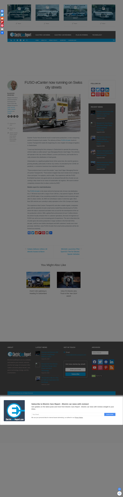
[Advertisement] (61, 60)
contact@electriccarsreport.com (76, 355)
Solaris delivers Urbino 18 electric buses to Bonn (37, 250)
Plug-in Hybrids (82, 35)
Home (37, 40)
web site (13, 107)
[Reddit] (2, 18)
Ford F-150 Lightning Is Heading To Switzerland (38, 292)
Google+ (9, 113)
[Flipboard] (2, 22)
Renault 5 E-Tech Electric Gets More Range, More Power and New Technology (105, 126)
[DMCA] (97, 376)
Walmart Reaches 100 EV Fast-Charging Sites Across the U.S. (105, 165)
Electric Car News (43, 35)
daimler (11, 133)
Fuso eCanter (13, 139)
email (8, 107)
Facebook (9, 111)
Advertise (63, 40)
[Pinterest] (2, 25)
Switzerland (12, 141)
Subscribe (75, 374)
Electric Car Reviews (63, 35)
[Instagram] (17, 40)
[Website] (8, 116)
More (19, 23)
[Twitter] (23, 40)
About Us (43, 40)
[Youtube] (26, 40)
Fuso (14, 137)
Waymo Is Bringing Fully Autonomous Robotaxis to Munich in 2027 (105, 153)
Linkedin (13, 109)
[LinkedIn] (20, 40)
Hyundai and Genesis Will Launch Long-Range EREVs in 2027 (105, 114)
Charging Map (72, 40)
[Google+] (14, 116)
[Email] (2, 29)
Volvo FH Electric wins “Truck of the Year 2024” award (68, 293)
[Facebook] (14, 40)
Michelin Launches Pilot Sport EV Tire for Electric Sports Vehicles (70, 251)
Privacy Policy (53, 40)
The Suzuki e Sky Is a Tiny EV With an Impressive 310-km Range (103, 140)
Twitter (9, 109)
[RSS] (11, 40)
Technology (97, 35)
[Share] (2, 33)
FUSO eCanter (66, 140)
